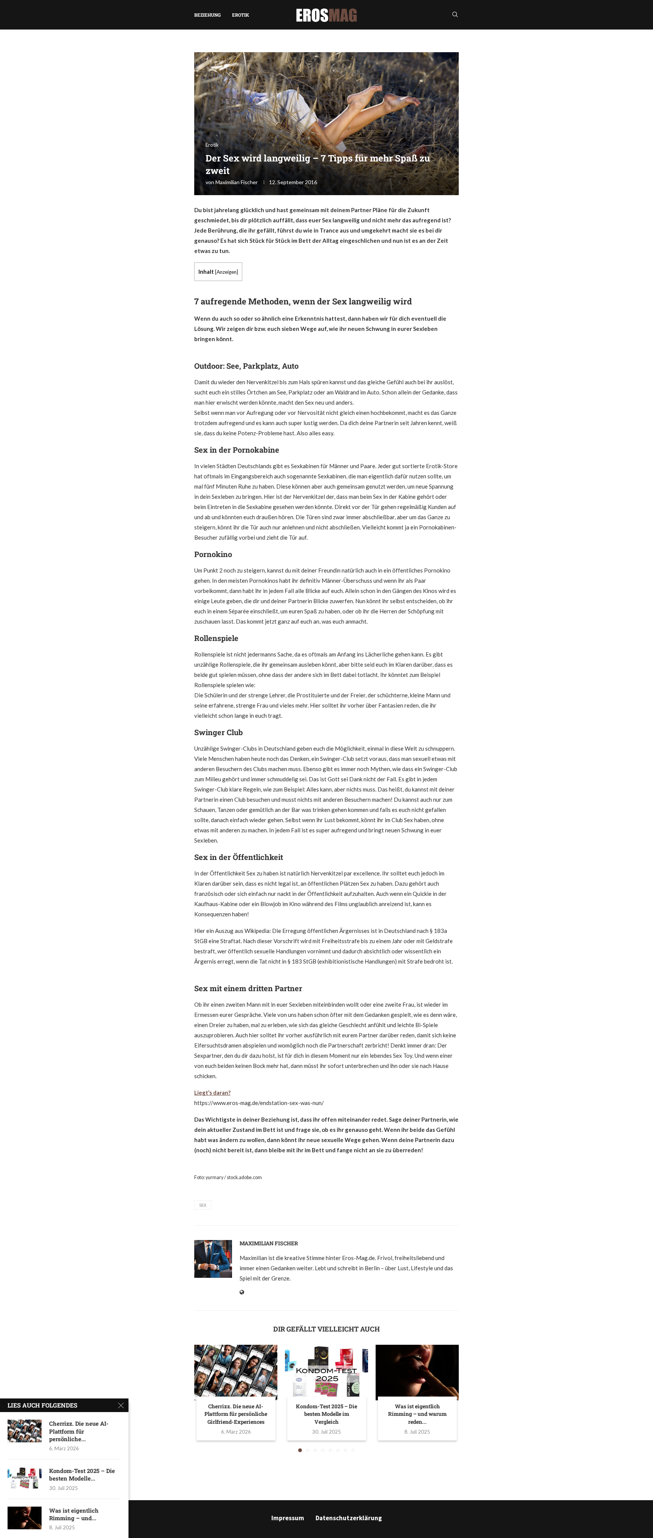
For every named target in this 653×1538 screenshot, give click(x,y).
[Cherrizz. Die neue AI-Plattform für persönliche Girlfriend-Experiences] (235, 1372)
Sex (202, 1205)
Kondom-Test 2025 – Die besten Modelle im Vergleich (326, 1414)
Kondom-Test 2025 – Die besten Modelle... (82, 1474)
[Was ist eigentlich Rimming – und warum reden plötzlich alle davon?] (417, 1372)
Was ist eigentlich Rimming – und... (74, 1514)
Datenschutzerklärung (349, 1518)
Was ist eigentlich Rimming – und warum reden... (417, 1414)
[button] (204, 1398)
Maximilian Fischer (236, 182)
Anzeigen (227, 272)
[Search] (455, 15)
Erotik (240, 15)
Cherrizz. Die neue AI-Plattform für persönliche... (78, 1431)
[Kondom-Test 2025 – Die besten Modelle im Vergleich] (326, 1372)
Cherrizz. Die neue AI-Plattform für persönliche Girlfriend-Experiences (235, 1414)
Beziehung (207, 15)
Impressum (287, 1518)
